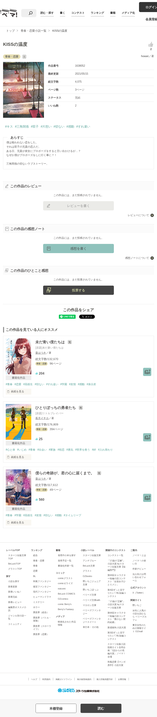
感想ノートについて (137, 257)
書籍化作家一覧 (66, 565)
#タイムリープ (72, 515)
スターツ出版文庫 (92, 555)
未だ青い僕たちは (50, 342)
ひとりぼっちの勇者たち (56, 408)
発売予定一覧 (64, 560)
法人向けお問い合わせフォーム (139, 577)
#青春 (9, 384)
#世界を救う (82, 449)
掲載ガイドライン (64, 679)
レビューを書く (78, 206)
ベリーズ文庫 (89, 595)
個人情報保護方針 (104, 679)
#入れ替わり (105, 449)
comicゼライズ (65, 583)
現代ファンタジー (42, 591)
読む (101, 708)
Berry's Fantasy (66, 609)
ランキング (97, 12)
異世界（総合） (41, 612)
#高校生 (28, 384)
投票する (78, 290)
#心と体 (10, 449)
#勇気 (69, 449)
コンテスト (78, 12)
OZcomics (63, 599)
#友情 (72, 384)
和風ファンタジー (42, 581)
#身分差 (91, 384)
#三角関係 (22, 126)
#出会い (42, 449)
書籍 (113, 12)
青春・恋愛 (38, 560)
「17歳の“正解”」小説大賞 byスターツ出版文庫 (116, 604)
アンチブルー (89, 560)
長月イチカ (42, 418)
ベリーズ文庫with (91, 600)
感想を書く (78, 248)
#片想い (46, 126)
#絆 (94, 449)
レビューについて (138, 215)
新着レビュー (15, 602)
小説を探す (13, 581)
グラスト (87, 571)
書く (62, 12)
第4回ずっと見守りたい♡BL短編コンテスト (117, 593)
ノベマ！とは (139, 555)
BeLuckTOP (14, 563)
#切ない (59, 126)
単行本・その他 (91, 627)
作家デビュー (139, 569)
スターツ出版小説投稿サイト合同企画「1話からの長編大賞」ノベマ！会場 (117, 650)
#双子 (35, 126)
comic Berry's (65, 604)
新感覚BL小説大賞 (117, 627)
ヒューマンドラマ (42, 597)
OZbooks (87, 576)
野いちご (136, 605)
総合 (35, 555)
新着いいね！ (15, 591)
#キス (9, 126)
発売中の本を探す (67, 555)
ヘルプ (34, 679)
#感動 (70, 126)
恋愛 (35, 571)
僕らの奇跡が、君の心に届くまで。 (65, 473)
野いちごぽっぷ (91, 589)
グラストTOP (15, 569)
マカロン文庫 (89, 605)
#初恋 (61, 449)
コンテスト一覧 (115, 555)
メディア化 (128, 12)
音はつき (40, 352)
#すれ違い (83, 126)
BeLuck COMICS (66, 593)
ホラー (36, 607)
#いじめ (22, 449)
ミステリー (38, 602)
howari (145, 56)
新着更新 (12, 586)
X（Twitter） (138, 592)
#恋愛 (18, 384)
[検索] (30, 13)
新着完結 (12, 597)
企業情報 (122, 679)
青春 (35, 565)
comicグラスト (65, 578)
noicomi (61, 588)
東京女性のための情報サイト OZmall (139, 628)
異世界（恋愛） (41, 634)
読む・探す (47, 12)
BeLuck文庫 (89, 565)
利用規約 (46, 679)
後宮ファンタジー (42, 586)
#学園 (63, 384)
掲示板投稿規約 (84, 679)
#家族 (52, 449)
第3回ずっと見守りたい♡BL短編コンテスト (117, 635)
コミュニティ (15, 624)
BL (34, 576)
